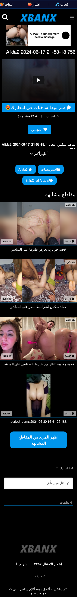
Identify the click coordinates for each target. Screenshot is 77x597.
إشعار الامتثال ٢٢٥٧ (48, 563)
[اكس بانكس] (38, 18)
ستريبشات (49, 169)
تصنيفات (38, 575)
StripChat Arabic (37, 180)
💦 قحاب (61, 4)
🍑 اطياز (34, 4)
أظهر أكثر (40, 153)
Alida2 (23, 169)
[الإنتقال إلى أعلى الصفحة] (70, 587)
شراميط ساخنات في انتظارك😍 (35, 107)
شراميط (21, 563)
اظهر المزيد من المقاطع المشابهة (39, 440)
